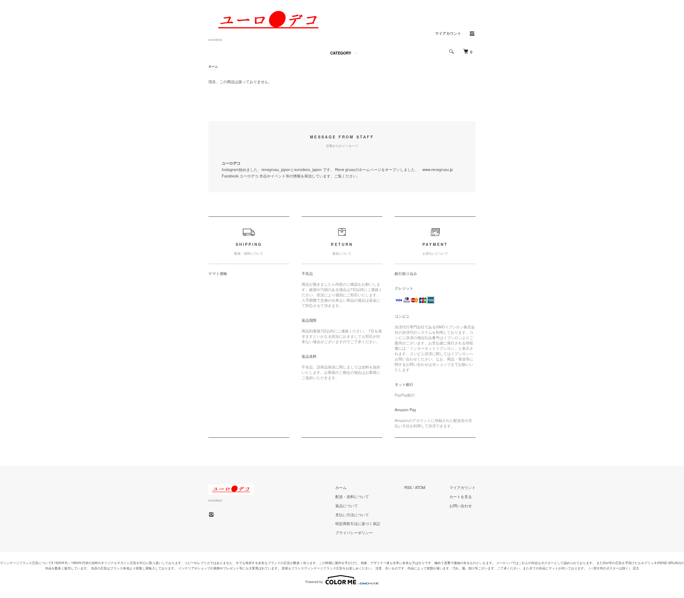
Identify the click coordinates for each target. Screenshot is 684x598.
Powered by (314, 581)
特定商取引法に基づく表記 (357, 523)
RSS (408, 487)
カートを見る (460, 496)
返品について (346, 505)
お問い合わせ (460, 505)
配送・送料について (352, 496)
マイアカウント (448, 33)
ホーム (213, 66)
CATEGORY (340, 53)
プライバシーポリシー (354, 532)
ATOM (420, 487)
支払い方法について (352, 514)
